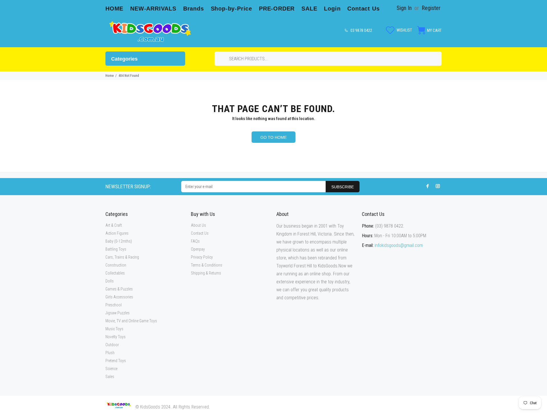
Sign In (404, 8)
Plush (110, 352)
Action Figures (116, 233)
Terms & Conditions (206, 265)
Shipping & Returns (206, 273)
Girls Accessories (119, 297)
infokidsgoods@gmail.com (399, 245)
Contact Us (200, 233)
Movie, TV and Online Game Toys (131, 321)
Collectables (115, 273)
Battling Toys (115, 249)
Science (111, 368)
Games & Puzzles (119, 289)
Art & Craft (113, 225)
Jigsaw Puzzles (117, 313)
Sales (109, 376)
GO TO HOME (273, 137)
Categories (124, 59)
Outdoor (112, 344)
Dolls (109, 281)
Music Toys (114, 329)
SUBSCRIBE (342, 187)
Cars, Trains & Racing (122, 257)
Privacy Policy (202, 257)
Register (431, 8)
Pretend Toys (115, 360)
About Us (198, 225)
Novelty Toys (115, 337)
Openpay (198, 249)
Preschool (113, 305)
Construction (115, 265)
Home (109, 76)
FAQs (195, 241)
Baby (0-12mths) (118, 241)
